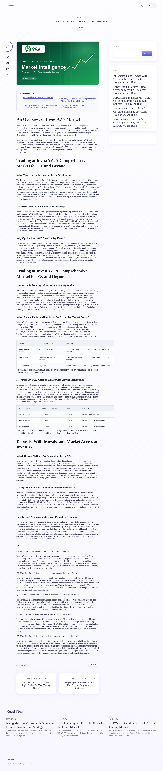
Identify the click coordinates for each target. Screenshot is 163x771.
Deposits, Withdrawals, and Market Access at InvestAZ (76, 106)
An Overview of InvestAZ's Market (38, 97)
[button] (142, 5)
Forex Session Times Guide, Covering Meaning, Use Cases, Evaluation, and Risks (130, 122)
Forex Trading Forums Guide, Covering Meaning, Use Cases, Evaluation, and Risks (130, 90)
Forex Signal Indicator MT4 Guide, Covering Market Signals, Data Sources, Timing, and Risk (132, 100)
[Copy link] (8, 74)
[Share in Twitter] (8, 57)
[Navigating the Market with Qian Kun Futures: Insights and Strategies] (79, 683)
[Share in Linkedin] (8, 69)
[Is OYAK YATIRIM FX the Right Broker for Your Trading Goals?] (36, 683)
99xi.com (10, 6)
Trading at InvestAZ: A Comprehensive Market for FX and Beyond (78, 99)
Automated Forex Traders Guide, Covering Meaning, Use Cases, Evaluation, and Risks (131, 79)
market (81, 27)
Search (116, 47)
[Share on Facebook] (8, 63)
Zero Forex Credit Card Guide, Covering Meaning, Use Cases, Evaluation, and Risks (130, 111)
